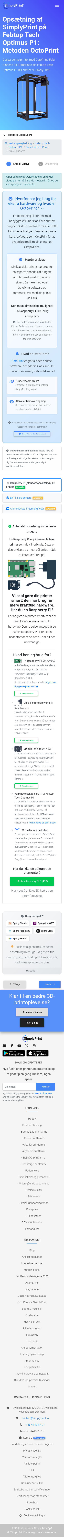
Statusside (32, 1334)
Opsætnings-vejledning (18, 143)
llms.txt (32, 1386)
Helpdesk (32, 1341)
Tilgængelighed (32, 1476)
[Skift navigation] (57, 5)
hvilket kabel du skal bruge (42, 822)
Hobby (32, 1118)
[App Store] (37, 1053)
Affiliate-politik (32, 1463)
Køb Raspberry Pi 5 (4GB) (34, 881)
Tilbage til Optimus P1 (19, 134)
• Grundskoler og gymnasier (33, 1177)
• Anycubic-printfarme (33, 1151)
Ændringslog (32, 1360)
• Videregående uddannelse (33, 1183)
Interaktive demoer (32, 1263)
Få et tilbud (32, 1022)
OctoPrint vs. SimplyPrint (32, 1302)
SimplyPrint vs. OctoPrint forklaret (33, 434)
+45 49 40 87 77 (35, 1424)
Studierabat (32, 1315)
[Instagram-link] (34, 1045)
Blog (32, 1250)
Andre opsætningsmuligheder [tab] (32, 508)
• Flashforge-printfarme (33, 1164)
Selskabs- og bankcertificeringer (32, 1489)
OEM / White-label (32, 1222)
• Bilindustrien (33, 1216)
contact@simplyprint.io (35, 1418)
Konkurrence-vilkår (32, 1483)
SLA (32, 1470)
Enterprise (32, 1209)
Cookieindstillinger (34, 1515)
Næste (48, 984)
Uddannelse (32, 1170)
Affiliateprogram (32, 1328)
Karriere (33, 1437)
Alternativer (32, 1282)
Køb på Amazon (27, 693)
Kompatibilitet (32, 1367)
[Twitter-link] (27, 1045)
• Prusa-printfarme (33, 1138)
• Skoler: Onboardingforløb (33, 1203)
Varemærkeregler (32, 1457)
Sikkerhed (32, 1502)
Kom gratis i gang (32, 1012)
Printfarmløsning (32, 1125)
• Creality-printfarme (33, 1144)
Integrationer (32, 1289)
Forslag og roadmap (32, 1354)
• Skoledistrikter (33, 1190)
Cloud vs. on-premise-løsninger (32, 1380)
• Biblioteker (33, 1196)
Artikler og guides (32, 1256)
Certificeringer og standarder (32, 1496)
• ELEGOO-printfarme (33, 1157)
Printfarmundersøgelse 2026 (32, 1276)
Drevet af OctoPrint (37, 147)
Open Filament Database (32, 1295)
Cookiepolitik (32, 1509)
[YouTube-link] (19, 1045)
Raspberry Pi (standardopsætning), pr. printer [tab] (30, 484)
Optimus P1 (15, 147)
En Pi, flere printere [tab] (25, 497)
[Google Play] (13, 1053)
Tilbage (16, 984)
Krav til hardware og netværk (32, 1373)
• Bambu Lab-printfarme (33, 1131)
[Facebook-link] (12, 1045)
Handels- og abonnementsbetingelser (32, 1444)
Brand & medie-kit (32, 1308)
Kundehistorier (32, 1269)
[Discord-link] (4, 1045)
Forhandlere (32, 1229)
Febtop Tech (42, 143)
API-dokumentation (32, 1347)
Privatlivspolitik (32, 1450)
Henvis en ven (32, 1321)
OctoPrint (17, 361)
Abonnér (45, 1087)
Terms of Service (43, 1093)
